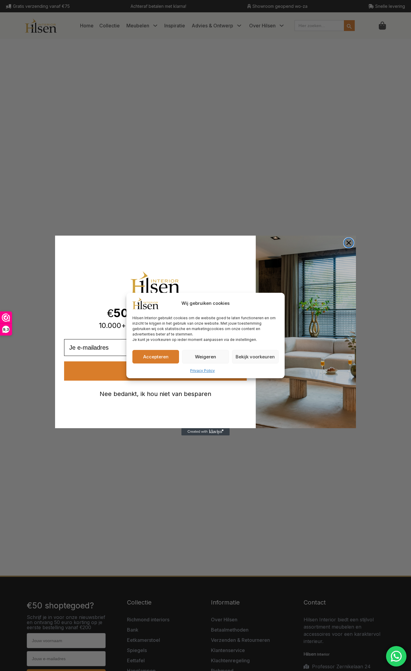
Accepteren (155, 357)
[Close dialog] (349, 243)
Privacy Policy (202, 370)
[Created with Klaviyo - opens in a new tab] (205, 431)
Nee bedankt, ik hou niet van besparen (155, 393)
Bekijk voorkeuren (255, 357)
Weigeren (205, 357)
